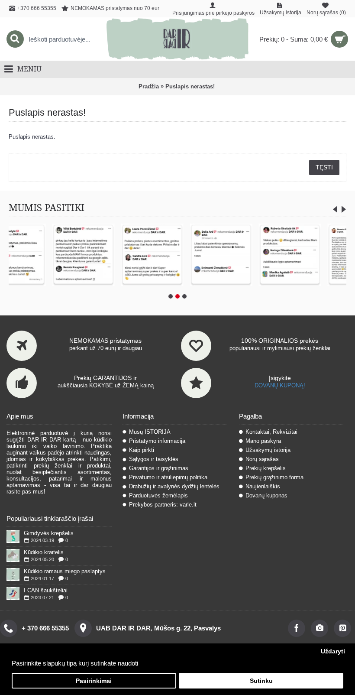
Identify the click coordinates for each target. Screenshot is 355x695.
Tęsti (324, 167)
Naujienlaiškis (262, 486)
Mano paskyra (263, 441)
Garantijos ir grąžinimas (158, 468)
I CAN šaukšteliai (46, 590)
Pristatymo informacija (157, 441)
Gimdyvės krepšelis (49, 533)
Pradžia (149, 86)
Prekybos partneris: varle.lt (163, 504)
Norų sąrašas (262, 459)
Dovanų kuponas (266, 495)
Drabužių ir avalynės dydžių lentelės (174, 486)
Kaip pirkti (141, 450)
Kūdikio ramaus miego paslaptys (65, 571)
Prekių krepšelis (265, 468)
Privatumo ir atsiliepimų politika (168, 477)
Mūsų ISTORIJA (150, 432)
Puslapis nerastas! (190, 86)
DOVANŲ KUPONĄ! (280, 385)
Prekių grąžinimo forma (274, 477)
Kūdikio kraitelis (44, 552)
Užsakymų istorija (267, 450)
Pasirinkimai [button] (94, 681)
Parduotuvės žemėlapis (158, 495)
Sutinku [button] (261, 681)
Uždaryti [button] (333, 651)
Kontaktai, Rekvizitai (271, 432)
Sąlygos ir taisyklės (153, 459)
